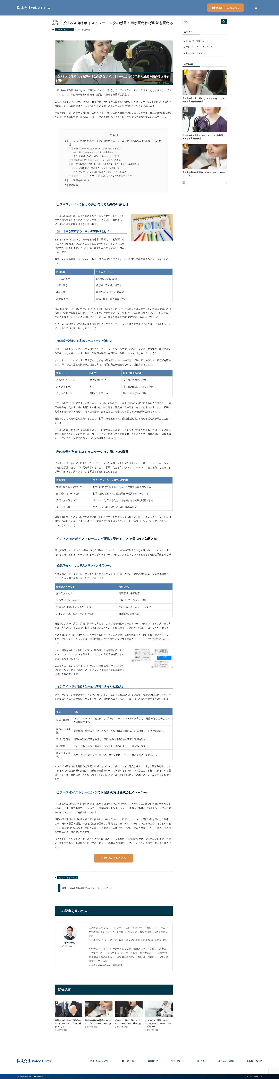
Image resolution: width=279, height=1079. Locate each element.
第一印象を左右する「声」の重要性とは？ (98, 152)
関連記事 (73, 185)
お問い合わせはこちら (113, 858)
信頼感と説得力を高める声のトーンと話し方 (99, 156)
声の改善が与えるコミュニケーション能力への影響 (97, 160)
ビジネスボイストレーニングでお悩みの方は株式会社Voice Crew (103, 175)
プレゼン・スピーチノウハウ (199, 47)
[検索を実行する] (224, 21)
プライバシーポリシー (253, 1076)
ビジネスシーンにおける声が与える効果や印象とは (97, 148)
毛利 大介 (70, 942)
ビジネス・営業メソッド (64, 30)
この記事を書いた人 (79, 180)
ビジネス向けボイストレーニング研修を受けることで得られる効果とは (106, 164)
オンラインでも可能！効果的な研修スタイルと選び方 (103, 171)
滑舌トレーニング (194, 53)
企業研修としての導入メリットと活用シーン (99, 168)
